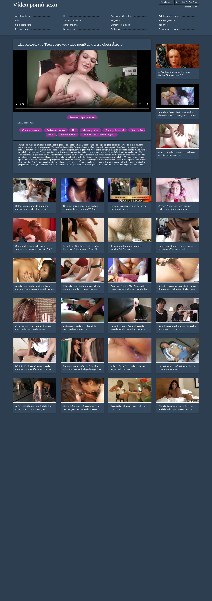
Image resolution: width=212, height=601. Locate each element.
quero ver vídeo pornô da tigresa (99, 134)
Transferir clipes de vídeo (82, 117)
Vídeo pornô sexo (35, 4)
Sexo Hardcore (68, 134)
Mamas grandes (90, 130)
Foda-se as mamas (56, 130)
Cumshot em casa (30, 130)
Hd (73, 130)
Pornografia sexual (115, 130)
